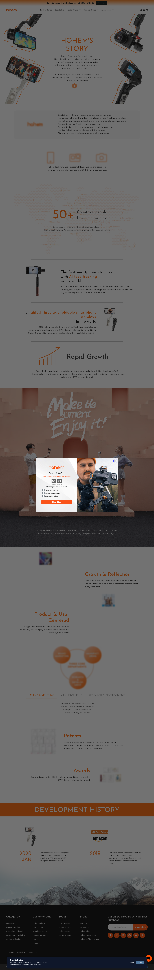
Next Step (56, 502)
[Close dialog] (115, 461)
